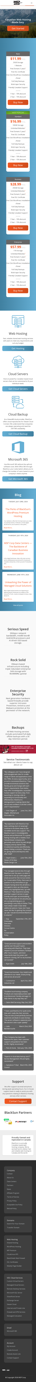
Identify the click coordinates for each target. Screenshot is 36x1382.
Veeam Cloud (11, 1304)
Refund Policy (12, 1208)
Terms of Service (13, 1197)
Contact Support (18, 1101)
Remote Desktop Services (16, 1289)
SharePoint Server (13, 1296)
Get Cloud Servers (18, 388)
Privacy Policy (12, 1201)
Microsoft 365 (12, 1331)
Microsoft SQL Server (14, 1293)
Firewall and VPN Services (16, 1312)
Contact (9, 1174)
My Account (11, 1346)
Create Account (12, 1350)
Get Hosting (18, 348)
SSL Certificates (12, 1262)
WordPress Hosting (14, 1247)
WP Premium (11, 1250)
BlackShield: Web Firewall (16, 1258)
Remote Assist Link (14, 1354)
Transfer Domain (13, 1227)
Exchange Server (13, 1300)
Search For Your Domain (15, 1224)
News (9, 1189)
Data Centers (11, 1181)
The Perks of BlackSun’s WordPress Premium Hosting (18, 513)
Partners (10, 1185)
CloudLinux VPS (12, 1254)
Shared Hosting (12, 1243)
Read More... (8, 528)
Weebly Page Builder (14, 1266)
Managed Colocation (14, 1316)
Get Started (18, 28)
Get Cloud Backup (18, 433)
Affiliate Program (13, 1193)
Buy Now (18, 102)
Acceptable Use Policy (14, 1205)
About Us (10, 1178)
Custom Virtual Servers (15, 1281)
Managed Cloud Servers (15, 1285)
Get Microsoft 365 (18, 478)
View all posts (18, 605)
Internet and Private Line (16, 1308)
